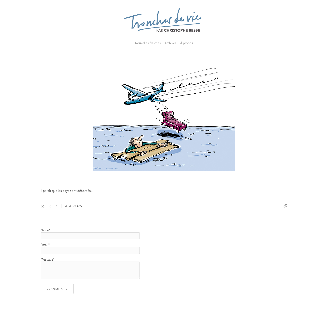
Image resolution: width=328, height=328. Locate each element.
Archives (170, 43)
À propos (186, 43)
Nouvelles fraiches (148, 43)
